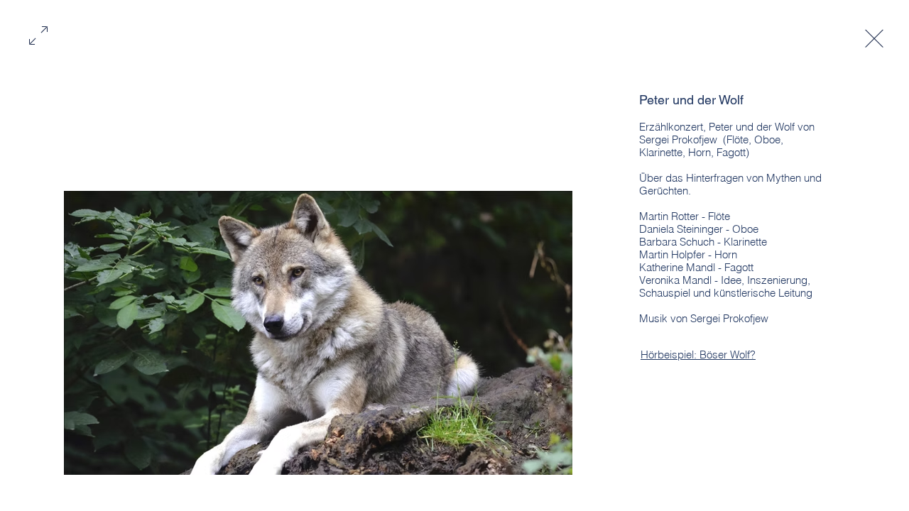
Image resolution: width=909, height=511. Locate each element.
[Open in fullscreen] (38, 34)
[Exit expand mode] (874, 37)
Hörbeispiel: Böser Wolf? (698, 354)
